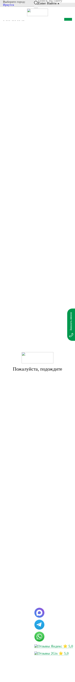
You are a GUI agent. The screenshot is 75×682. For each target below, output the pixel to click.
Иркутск (8, 4)
